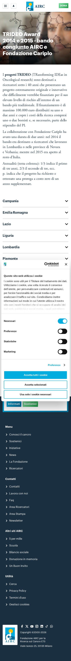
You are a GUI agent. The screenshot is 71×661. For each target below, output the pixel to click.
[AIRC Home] (35, 6)
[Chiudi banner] (66, 264)
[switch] (62, 331)
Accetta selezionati (35, 384)
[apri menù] (5, 5)
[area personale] (13, 6)
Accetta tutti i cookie (35, 375)
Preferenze (54, 365)
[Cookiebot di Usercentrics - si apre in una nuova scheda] (45, 264)
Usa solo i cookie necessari (35, 394)
